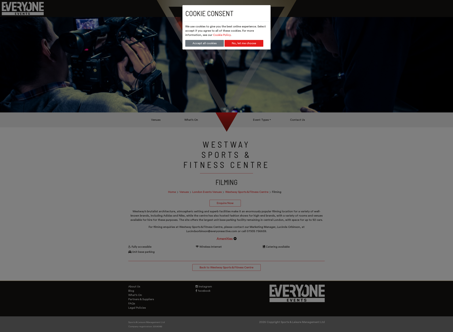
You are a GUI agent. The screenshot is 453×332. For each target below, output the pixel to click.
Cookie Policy (222, 35)
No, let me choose (244, 43)
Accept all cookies (205, 43)
